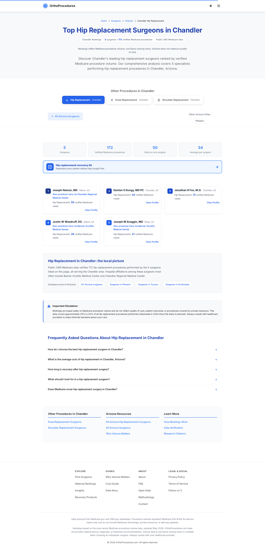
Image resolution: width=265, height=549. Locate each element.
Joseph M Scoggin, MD (128, 221)
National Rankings (85, 483)
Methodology (146, 497)
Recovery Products (86, 497)
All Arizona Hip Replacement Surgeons (128, 421)
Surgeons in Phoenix (120, 284)
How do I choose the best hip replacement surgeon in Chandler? (85, 349)
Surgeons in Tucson (148, 284)
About (142, 476)
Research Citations (175, 433)
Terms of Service (178, 483)
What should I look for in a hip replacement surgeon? (79, 379)
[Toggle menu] (218, 5)
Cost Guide (112, 483)
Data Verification (173, 427)
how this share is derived (172, 314)
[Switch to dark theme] (210, 5)
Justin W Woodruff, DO (67, 221)
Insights (79, 490)
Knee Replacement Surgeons (65, 421)
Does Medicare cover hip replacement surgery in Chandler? (82, 389)
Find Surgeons (83, 476)
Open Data (144, 490)
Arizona (129, 20)
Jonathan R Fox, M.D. (188, 190)
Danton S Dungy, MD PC (128, 190)
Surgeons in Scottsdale (177, 284)
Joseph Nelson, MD (65, 190)
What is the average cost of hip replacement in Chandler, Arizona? (86, 359)
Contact (143, 503)
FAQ (140, 483)
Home (104, 20)
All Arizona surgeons (91, 284)
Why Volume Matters (118, 433)
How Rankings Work (176, 421)
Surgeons (116, 20)
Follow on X (175, 490)
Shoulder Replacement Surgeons (67, 427)
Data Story (112, 490)
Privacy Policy (177, 476)
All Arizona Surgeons (118, 427)
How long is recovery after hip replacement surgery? (78, 369)
